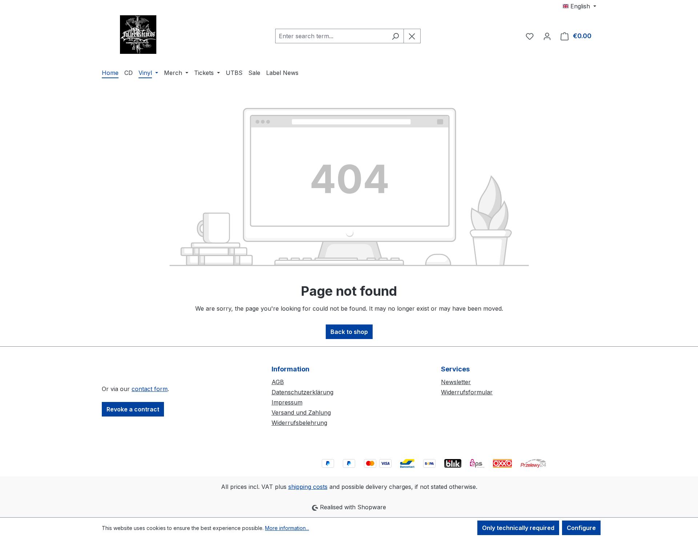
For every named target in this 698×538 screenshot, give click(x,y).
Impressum (287, 402)
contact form (150, 388)
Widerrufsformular (467, 392)
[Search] (395, 36)
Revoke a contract (133, 409)
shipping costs (308, 486)
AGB (278, 382)
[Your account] (547, 36)
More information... (287, 528)
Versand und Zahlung (301, 412)
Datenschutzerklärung (302, 392)
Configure (581, 527)
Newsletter (456, 382)
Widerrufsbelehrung (299, 422)
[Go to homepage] (138, 34)
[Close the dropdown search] (412, 36)
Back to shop (349, 331)
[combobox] (331, 36)
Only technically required (518, 527)
